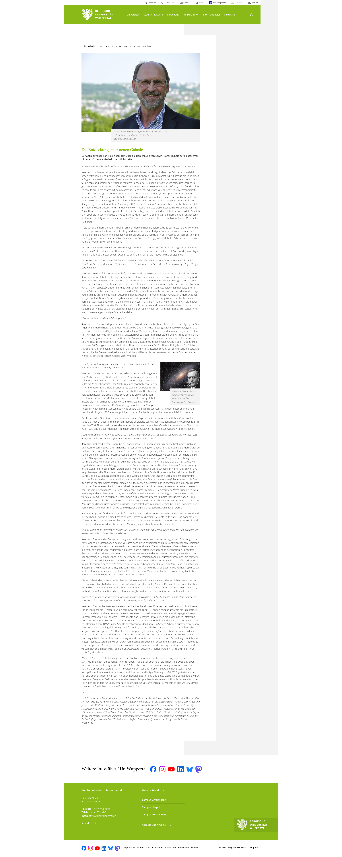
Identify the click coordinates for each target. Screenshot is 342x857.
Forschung (173, 14)
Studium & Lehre (153, 14)
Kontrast (152, 2)
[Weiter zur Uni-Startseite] (102, 15)
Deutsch (239, 2)
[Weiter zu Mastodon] (198, 769)
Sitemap (195, 847)
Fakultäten (230, 14)
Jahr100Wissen (113, 46)
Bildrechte (157, 847)
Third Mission (191, 14)
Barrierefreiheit (181, 847)
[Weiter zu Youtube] (171, 769)
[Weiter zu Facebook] (153, 769)
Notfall (201, 2)
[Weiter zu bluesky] (189, 769)
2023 (132, 46)
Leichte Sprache (219, 2)
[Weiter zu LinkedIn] (180, 769)
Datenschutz (143, 847)
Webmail (186, 2)
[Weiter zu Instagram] (162, 769)
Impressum (129, 847)
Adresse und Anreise (154, 824)
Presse (167, 847)
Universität (133, 14)
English (255, 2)
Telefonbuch (169, 2)
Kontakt (86, 823)
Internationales (211, 14)
